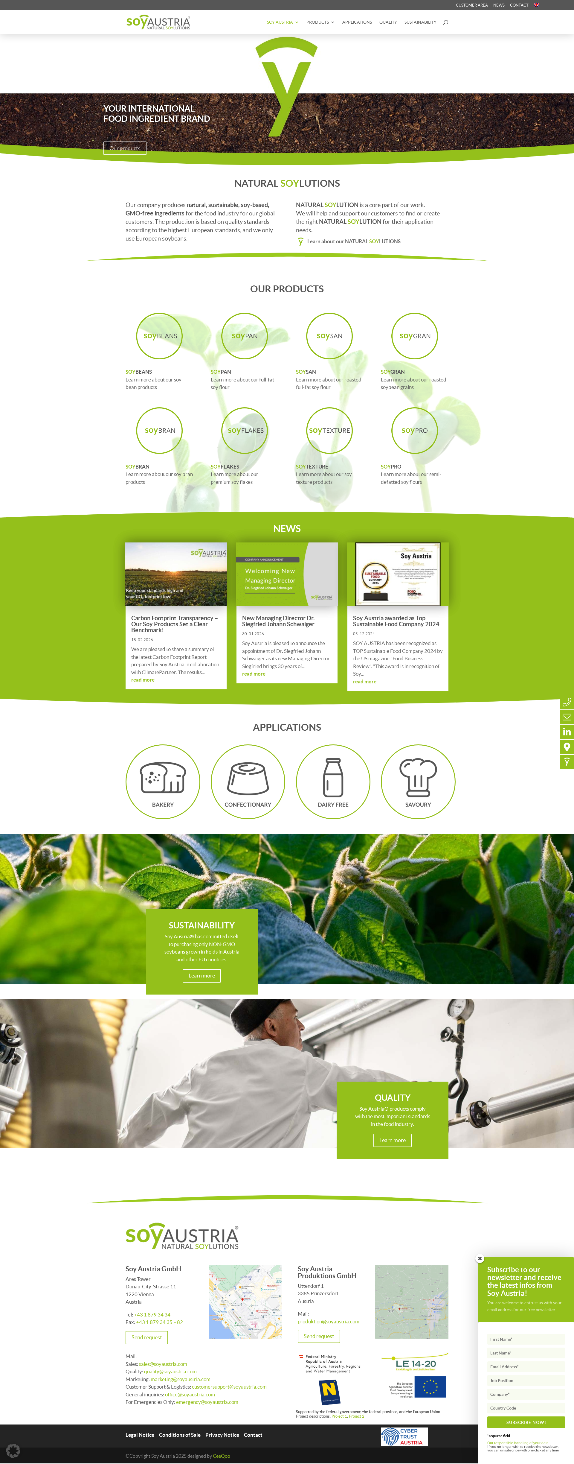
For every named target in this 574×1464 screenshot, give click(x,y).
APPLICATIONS (357, 22)
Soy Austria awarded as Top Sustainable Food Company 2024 (396, 621)
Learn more (202, 975)
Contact (519, 5)
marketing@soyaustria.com (181, 1379)
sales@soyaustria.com (163, 1364)
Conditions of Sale (180, 1435)
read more (143, 679)
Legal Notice (140, 1435)
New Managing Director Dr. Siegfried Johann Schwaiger (278, 621)
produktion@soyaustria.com (328, 1321)
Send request (147, 1337)
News (499, 5)
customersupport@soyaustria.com (229, 1386)
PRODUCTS (317, 22)
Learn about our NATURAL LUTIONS (354, 241)
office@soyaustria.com (190, 1394)
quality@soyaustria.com (171, 1371)
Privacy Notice (222, 1435)
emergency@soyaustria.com (207, 1402)
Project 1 (339, 1416)
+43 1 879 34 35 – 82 (159, 1322)
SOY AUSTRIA (280, 22)
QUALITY (388, 22)
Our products (125, 148)
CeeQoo (221, 1456)
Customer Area (472, 5)
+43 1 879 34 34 (152, 1314)
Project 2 (356, 1416)
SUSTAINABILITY (420, 22)
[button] (13, 1451)
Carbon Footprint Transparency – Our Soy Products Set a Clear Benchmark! (174, 624)
